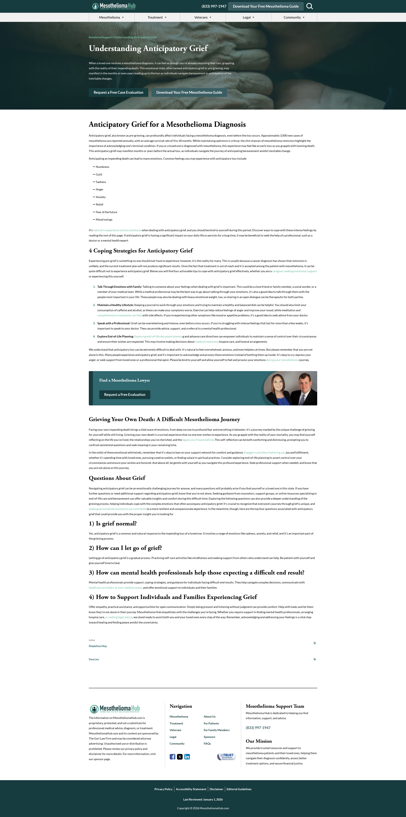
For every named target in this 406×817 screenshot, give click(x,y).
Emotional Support (100, 37)
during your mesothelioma (282, 360)
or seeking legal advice (118, 617)
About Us (210, 716)
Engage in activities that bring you (264, 452)
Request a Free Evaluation (124, 395)
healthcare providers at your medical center (115, 587)
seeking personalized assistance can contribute (117, 509)
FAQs (207, 743)
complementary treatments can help (119, 315)
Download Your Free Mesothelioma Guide (266, 6)
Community (292, 17)
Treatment (155, 17)
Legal (247, 17)
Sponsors (209, 737)
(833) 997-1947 (214, 6)
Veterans (201, 17)
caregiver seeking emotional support (294, 271)
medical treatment (206, 341)
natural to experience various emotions (117, 230)
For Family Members (217, 730)
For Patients (211, 723)
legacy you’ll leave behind (197, 439)
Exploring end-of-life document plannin (158, 336)
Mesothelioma (109, 17)
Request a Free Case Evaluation (118, 92)
